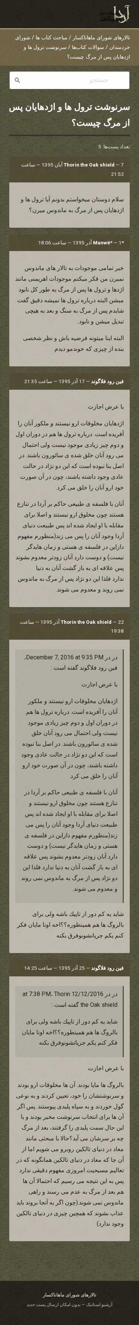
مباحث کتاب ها (51, 37)
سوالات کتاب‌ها (88, 47)
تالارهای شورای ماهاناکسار (101, 37)
